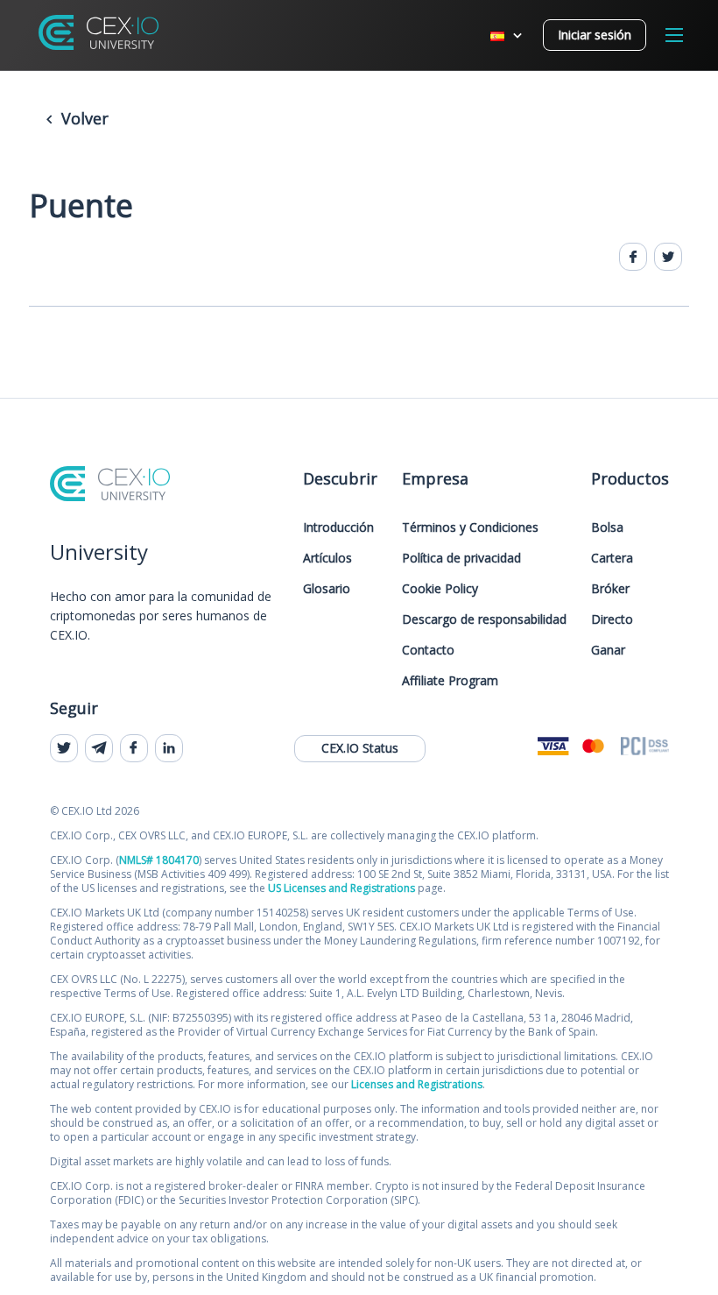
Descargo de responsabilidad (484, 619)
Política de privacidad (461, 557)
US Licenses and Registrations (341, 888)
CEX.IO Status (359, 747)
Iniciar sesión (594, 34)
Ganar (608, 649)
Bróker (610, 588)
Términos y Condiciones (470, 527)
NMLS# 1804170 (159, 860)
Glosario (326, 588)
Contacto (428, 649)
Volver (83, 118)
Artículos (327, 557)
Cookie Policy (440, 588)
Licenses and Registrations (416, 1084)
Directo (612, 619)
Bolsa (607, 527)
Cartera (612, 557)
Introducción (338, 527)
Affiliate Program (450, 680)
